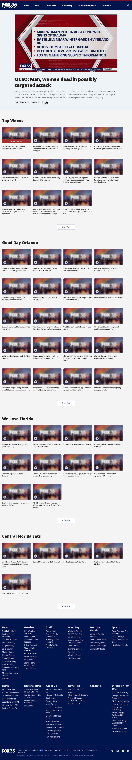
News (5, 627)
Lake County (7, 649)
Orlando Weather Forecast (31, 640)
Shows (5, 685)
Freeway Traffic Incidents (52, 640)
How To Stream (8, 689)
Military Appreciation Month (10, 674)
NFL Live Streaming (120, 692)
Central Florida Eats (10, 708)
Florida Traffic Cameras (52, 646)
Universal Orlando (97, 649)
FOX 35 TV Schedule (10, 692)
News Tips (74, 685)
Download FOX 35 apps (53, 717)
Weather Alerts (30, 636)
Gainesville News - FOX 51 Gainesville (31, 690)
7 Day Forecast (30, 645)
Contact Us (50, 698)
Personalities (51, 701)
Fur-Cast (71, 652)
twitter (112, 751)
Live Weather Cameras (29, 632)
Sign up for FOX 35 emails (54, 711)
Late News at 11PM (10, 702)
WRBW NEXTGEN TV (54, 724)
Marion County (8, 652)
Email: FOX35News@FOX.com (78, 693)
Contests (95, 685)
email (128, 751)
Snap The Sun (30, 668)
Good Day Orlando (10, 695)
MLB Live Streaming (120, 701)
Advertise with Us (53, 721)
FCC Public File (52, 733)
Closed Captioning (53, 730)
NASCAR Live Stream (121, 704)
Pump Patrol (51, 631)
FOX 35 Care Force (76, 634)
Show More (66, 227)
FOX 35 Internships (54, 707)
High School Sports (120, 645)
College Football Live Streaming (120, 696)
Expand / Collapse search (128, 5)
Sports (116, 627)
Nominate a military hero (10, 668)
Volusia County (8, 664)
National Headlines (10, 639)
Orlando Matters (9, 699)
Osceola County (8, 658)
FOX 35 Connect (75, 703)
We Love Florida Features (97, 635)
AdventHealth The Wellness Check (75, 641)
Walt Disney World (97, 642)
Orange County (8, 655)
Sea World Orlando (98, 645)
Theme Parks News (98, 639)
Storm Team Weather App (29, 664)
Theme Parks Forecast (29, 649)
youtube (123, 751)
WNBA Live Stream (120, 728)
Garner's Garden (75, 649)
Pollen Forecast (30, 656)
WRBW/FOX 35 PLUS (55, 727)
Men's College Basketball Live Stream (118, 715)
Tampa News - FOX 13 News (32, 696)
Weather (29, 627)
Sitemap (5, 678)
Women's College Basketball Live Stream (119, 722)
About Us (51, 685)
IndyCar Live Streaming (117, 708)
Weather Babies (74, 637)
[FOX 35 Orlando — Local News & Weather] (10, 5)
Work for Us (51, 704)
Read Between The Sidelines (120, 632)
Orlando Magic (118, 636)
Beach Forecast (30, 653)
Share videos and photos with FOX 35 (76, 699)
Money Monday (74, 658)
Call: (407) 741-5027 (76, 689)
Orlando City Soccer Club (120, 640)
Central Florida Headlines (8, 635)
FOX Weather (29, 659)
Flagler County (8, 645)
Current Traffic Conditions (52, 635)
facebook (107, 751)
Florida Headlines (9, 631)
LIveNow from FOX (10, 705)
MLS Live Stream (119, 731)
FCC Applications (53, 737)
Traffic (50, 627)
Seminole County (9, 661)
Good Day (73, 627)
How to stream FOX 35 (54, 690)
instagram (118, 751)
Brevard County (8, 642)
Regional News (32, 685)
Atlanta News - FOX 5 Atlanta (32, 701)
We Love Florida (75, 631)
